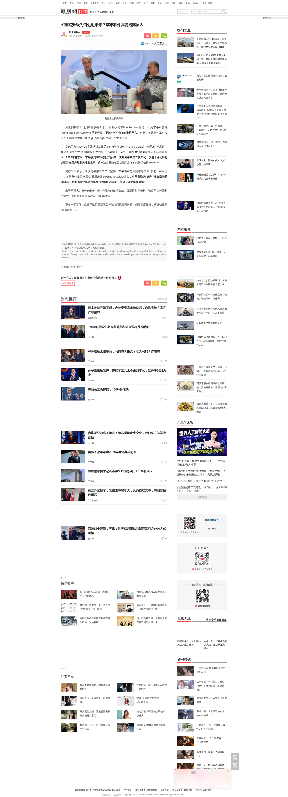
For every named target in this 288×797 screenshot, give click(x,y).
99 (166, 481)
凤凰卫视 (95, 3)
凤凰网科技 (75, 32)
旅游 (167, 3)
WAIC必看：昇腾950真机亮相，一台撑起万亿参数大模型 (201, 462)
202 (165, 380)
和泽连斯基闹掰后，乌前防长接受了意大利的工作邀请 (124, 351)
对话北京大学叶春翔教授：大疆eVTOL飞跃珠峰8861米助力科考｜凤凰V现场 (201, 472)
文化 (160, 3)
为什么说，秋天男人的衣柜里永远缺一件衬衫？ (89, 278)
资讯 (72, 3)
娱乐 (111, 3)
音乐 (214, 619)
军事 (153, 3)
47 (166, 462)
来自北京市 (86, 36)
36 (166, 538)
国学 (181, 3)
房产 (139, 3)
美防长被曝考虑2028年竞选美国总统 (112, 452)
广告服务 (128, 790)
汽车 (132, 3)
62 (166, 361)
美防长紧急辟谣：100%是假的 (108, 389)
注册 (204, 3)
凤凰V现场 (185, 422)
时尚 (125, 3)
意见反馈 (176, 790)
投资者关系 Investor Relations (106, 790)
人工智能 (102, 12)
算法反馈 (163, 299)
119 (165, 399)
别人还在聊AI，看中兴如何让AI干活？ (199, 481)
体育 (118, 3)
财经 (104, 3)
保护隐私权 (152, 790)
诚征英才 (139, 790)
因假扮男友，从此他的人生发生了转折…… (189, 643)
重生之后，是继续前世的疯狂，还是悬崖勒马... (215, 644)
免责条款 (165, 790)
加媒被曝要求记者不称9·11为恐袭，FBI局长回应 (120, 471)
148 (165, 443)
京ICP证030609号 (204, 790)
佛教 (174, 3)
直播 (86, 3)
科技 (146, 3)
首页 (65, 3)
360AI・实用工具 (154, 43)
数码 (188, 3)
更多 (195, 3)
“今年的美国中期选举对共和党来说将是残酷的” (119, 327)
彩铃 (219, 619)
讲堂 (208, 619)
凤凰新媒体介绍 (82, 790)
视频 (79, 3)
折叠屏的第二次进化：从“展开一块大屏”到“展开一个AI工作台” (202, 489)
